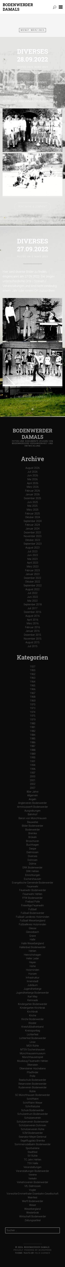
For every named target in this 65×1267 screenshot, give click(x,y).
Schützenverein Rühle (32, 1129)
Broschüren (32, 841)
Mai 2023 (32, 559)
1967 (32, 693)
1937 (32, 666)
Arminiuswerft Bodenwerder (32, 806)
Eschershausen (32, 879)
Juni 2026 (32, 475)
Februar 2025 (32, 513)
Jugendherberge (32, 988)
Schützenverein (32, 1117)
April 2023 (32, 562)
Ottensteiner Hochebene (32, 1068)
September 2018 (33, 604)
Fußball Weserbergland (32, 920)
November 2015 (32, 638)
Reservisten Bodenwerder (32, 1083)
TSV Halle (32, 1163)
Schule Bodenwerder (32, 1110)
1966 (32, 689)
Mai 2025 (32, 505)
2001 (32, 780)
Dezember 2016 (32, 612)
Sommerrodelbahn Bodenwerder (33, 1144)
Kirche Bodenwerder (32, 1019)
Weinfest (32, 1197)
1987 (32, 746)
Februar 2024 (32, 524)
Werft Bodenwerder (32, 1201)
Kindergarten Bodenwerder (32, 1004)
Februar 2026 (32, 490)
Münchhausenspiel (32, 1057)
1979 (32, 719)
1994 (32, 765)
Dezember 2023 (32, 532)
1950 (32, 670)
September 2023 (33, 543)
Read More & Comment (32, 206)
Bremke (32, 833)
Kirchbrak (32, 1011)
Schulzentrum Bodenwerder (32, 1114)
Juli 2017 (32, 608)
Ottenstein (32, 1064)
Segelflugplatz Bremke (32, 1140)
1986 (32, 742)
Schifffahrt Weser (32, 1102)
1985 (32, 738)
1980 (32, 723)
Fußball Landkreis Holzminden (32, 916)
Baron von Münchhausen (33, 818)
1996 (32, 769)
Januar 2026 (33, 494)
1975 (32, 715)
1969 (32, 700)
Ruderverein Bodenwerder (33, 1087)
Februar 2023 (32, 570)
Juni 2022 (32, 597)
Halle (32, 939)
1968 (32, 696)
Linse (32, 1042)
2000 (32, 776)
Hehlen (32, 951)
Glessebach (32, 932)
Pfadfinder (32, 1072)
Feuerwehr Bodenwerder (32, 890)
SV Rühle (32, 1155)
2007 (32, 787)
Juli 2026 (32, 471)
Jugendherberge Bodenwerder (32, 992)
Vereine (33, 1174)
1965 (32, 685)
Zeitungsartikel (33, 1220)
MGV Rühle (33, 1045)
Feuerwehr (32, 886)
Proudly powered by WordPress (32, 1250)
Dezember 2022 (32, 578)
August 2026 (32, 468)
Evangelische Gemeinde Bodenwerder (32, 882)
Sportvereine (32, 1148)
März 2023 (32, 566)
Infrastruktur (32, 977)
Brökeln (32, 837)
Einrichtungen (32, 875)
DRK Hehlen (32, 871)
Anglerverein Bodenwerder (32, 803)
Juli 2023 (32, 551)
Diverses (32, 856)
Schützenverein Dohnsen (32, 1125)
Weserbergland (32, 1209)
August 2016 (32, 615)
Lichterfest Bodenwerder (32, 1038)
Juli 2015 (32, 646)
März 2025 (32, 509)
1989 (32, 753)
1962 (32, 674)
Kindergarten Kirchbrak (32, 1007)
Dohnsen (32, 860)
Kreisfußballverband (32, 1026)
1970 (32, 704)
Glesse (32, 928)
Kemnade (32, 1000)
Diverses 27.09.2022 (32, 245)
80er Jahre (32, 791)
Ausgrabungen (32, 810)
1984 (32, 734)
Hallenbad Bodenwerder (32, 947)
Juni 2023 (32, 555)
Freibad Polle (32, 901)
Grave (32, 935)
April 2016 (32, 619)
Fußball (32, 909)
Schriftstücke (32, 1106)
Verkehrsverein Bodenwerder (32, 1182)
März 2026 (32, 486)
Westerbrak (32, 1212)
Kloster (32, 1023)
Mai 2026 (32, 479)
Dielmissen (32, 852)
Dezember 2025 (32, 498)
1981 (32, 727)
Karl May (32, 996)
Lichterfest (32, 1034)
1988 (32, 750)
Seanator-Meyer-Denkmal (32, 1136)
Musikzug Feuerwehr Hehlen (32, 1061)
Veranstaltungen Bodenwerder (32, 1171)
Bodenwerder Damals (18, 7)
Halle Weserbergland (32, 943)
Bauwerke (32, 822)
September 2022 (33, 585)
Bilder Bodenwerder (32, 825)
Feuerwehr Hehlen (32, 894)
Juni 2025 (32, 502)
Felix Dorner (42, 1253)
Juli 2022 (32, 593)
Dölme (32, 863)
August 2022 (32, 589)
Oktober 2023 (32, 540)
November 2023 (32, 536)
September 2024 (33, 521)
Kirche (32, 1015)
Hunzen (32, 973)
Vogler (32, 1190)
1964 (32, 681)
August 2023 (32, 547)
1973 (32, 708)
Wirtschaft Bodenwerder (32, 1216)
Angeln (32, 799)
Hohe (33, 966)
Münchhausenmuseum (32, 1053)
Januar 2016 (33, 631)
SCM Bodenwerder (32, 1133)
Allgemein (32, 795)
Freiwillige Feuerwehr (32, 905)
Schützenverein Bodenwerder (33, 1121)
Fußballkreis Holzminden (32, 924)
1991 (32, 761)
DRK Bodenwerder (32, 867)
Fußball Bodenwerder (32, 913)
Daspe (32, 848)
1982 (32, 731)
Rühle (32, 1091)
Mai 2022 (32, 600)
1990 (32, 757)
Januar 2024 (33, 528)
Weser (32, 1205)
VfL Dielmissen (32, 1186)
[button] (60, 7)
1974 (32, 712)
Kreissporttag (32, 1030)
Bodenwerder (32, 829)
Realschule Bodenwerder (32, 1080)
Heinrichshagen (32, 954)
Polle (32, 1076)
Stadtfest (32, 1152)
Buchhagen (32, 844)
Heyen (32, 962)
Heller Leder (32, 958)
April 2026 (32, 483)
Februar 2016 (32, 627)
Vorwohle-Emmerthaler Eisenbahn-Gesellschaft (32, 1193)
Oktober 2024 (32, 517)
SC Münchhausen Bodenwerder (32, 1095)
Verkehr (32, 1178)
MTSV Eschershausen (32, 1049)
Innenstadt (32, 981)
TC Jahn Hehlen (32, 1159)
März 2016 (32, 623)
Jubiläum (33, 985)
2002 (32, 784)
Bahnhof (32, 814)
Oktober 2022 (32, 581)
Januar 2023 (33, 574)
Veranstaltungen (32, 1167)
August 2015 (32, 642)
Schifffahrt (32, 1098)
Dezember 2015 (32, 634)
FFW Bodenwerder (32, 898)
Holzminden (32, 969)
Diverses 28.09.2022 (32, 55)
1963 (32, 677)
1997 (32, 772)
